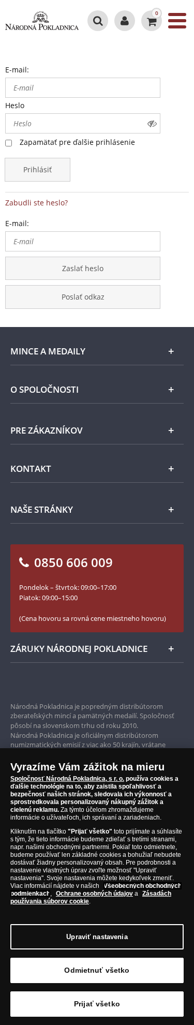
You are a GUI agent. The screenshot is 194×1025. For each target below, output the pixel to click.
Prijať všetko (97, 1004)
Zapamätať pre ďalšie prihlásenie (77, 142)
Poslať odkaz (83, 297)
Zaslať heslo (82, 268)
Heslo (14, 105)
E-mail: (17, 70)
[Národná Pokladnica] (42, 20)
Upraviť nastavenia (96, 937)
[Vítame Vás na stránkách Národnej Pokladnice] (124, 20)
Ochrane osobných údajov (94, 893)
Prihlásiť (37, 169)
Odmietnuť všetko (96, 970)
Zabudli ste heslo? (36, 202)
